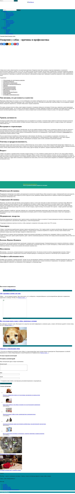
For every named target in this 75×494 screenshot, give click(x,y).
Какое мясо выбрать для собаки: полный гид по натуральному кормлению (21, 404)
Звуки (7, 32)
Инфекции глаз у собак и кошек (8, 454)
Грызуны (5, 27)
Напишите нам (6, 487)
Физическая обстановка (9, 86)
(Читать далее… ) (22, 297)
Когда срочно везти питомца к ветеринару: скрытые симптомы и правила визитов (23, 433)
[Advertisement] (37, 55)
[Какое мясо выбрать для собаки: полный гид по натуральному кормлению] (9, 402)
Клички (8, 18)
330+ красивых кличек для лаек (10, 293)
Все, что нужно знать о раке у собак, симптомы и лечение (18, 321)
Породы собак (9, 12)
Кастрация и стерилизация (10, 83)
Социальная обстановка (9, 88)
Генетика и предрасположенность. (12, 84)
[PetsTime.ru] (37, 5)
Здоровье (8, 16)
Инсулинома (7, 93)
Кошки (4, 19)
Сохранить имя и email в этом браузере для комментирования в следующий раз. (21, 380)
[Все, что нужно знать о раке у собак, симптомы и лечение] (15, 317)
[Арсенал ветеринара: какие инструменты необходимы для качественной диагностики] (9, 421)
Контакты (5, 485)
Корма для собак (10, 14)
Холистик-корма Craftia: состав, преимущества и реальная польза (19, 414)
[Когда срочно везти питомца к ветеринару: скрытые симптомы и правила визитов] (9, 431)
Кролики (8, 29)
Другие (5, 28)
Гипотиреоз (6, 90)
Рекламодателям (7, 488)
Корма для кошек (10, 22)
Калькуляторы (9, 33)
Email (1, 376)
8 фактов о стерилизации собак (10, 348)
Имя (1, 372)
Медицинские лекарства (9, 89)
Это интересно (9, 15)
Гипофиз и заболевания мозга (11, 94)
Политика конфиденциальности (11, 489)
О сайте (5, 484)
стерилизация (66, 132)
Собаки (5, 11)
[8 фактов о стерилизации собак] (15, 344)
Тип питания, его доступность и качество (14, 80)
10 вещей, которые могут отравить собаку (10, 470)
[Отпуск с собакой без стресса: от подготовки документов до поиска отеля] (9, 392)
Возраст (5, 85)
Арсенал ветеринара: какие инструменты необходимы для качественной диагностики (24, 424)
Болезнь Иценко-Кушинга (10, 92)
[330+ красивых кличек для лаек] (9, 289)
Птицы (7, 31)
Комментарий (3, 364)
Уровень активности (8, 81)
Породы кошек (9, 20)
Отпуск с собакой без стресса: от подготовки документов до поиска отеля (21, 395)
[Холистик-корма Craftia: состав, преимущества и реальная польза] (9, 411)
